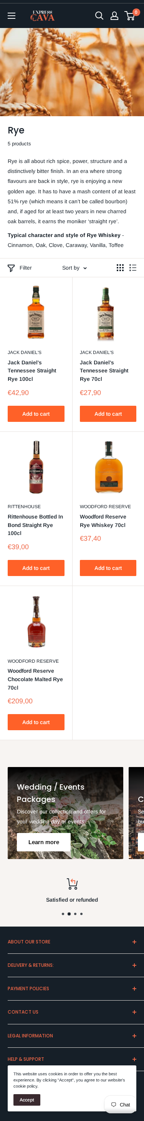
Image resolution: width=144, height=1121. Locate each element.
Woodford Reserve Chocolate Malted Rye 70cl (35, 679)
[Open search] (99, 16)
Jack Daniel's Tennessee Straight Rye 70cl (104, 370)
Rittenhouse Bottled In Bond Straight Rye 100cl (35, 525)
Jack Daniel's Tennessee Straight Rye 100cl (32, 370)
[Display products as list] (132, 267)
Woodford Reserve (105, 506)
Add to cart (36, 414)
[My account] (114, 16)
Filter (26, 268)
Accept (27, 1100)
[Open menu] (11, 16)
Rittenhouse (24, 506)
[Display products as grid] (120, 267)
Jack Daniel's (24, 352)
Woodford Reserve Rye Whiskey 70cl (103, 521)
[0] (130, 15)
